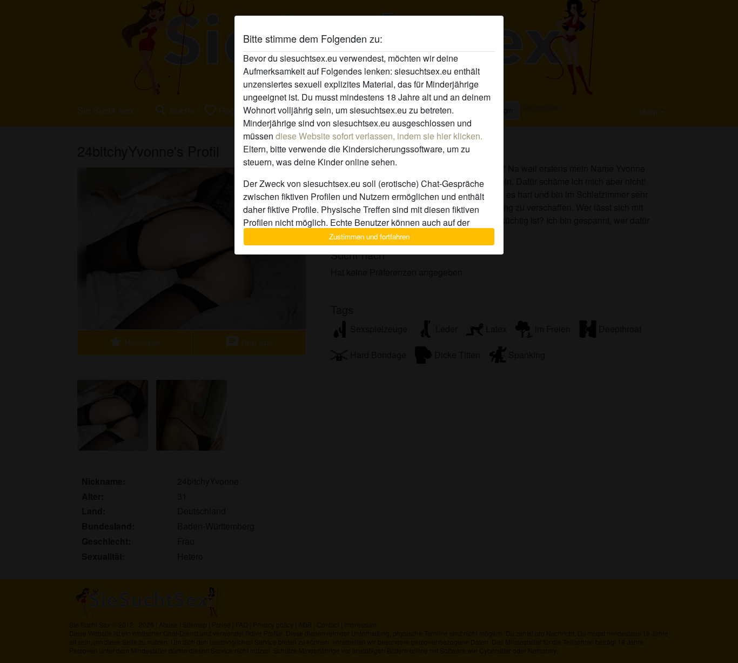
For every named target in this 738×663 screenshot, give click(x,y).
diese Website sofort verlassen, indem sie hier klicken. (379, 136)
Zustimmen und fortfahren (369, 236)
